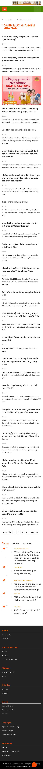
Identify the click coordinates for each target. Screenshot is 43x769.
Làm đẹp (5, 693)
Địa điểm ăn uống (7, 706)
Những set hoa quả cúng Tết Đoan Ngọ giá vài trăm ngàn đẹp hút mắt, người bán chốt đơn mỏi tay (21, 178)
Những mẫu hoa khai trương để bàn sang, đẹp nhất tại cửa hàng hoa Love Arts (20, 463)
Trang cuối (34, 532)
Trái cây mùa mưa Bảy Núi (15, 201)
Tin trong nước (6, 635)
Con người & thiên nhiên (9, 659)
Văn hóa (4, 651)
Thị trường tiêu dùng (21, 549)
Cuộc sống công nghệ (9, 734)
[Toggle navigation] (4, 9)
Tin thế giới (18, 567)
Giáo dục (17, 594)
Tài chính (17, 607)
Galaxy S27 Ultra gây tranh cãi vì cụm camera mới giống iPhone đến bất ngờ (27, 587)
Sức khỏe (5, 689)
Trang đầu (7, 532)
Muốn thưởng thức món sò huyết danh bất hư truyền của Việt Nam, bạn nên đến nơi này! (20, 154)
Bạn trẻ (4, 676)
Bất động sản (6, 755)
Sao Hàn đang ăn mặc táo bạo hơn (19, 129)
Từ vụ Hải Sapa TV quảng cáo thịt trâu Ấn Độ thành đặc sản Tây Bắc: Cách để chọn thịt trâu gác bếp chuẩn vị (27, 558)
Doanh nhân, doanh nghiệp (11, 751)
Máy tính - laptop (7, 730)
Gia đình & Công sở (8, 672)
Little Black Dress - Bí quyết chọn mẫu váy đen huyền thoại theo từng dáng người (20, 361)
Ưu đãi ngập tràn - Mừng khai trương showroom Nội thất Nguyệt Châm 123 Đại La (20, 436)
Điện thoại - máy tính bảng (23, 580)
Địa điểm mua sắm (24, 20)
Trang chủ (8, 20)
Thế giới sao (6, 714)
